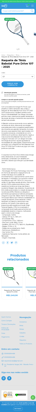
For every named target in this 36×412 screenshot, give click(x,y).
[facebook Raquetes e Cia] (9, 378)
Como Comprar (6, 321)
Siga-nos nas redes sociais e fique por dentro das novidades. (18, 1)
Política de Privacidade (5, 329)
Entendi (18, 408)
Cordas (21, 336)
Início (3, 55)
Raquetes (10, 55)
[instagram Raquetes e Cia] (3, 378)
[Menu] (32, 6)
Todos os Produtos (25, 344)
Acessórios (23, 322)
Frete (3, 333)
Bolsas (21, 329)
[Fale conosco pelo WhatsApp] (33, 397)
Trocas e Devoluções (8, 324)
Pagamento (5, 337)
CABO (3, 72)
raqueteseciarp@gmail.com (13, 361)
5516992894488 (9, 353)
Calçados (22, 333)
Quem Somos (6, 317)
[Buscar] (32, 11)
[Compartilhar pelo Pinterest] (16, 243)
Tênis (17, 55)
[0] (27, 6)
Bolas (21, 325)
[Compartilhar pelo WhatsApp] (3, 242)
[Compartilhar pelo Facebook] (7, 243)
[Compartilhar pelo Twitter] (12, 243)
